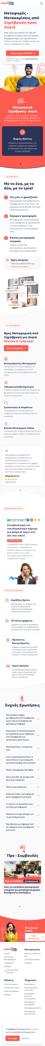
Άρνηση (25, 1038)
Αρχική (7, 953)
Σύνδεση (28, 963)
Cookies (35, 1029)
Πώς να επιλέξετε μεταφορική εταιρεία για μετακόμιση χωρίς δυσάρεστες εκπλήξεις (22, 890)
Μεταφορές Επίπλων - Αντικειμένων (30, 996)
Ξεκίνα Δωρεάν (14, 348)
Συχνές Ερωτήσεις (20, 266)
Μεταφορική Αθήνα (32, 1008)
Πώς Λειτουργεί (10, 984)
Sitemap (7, 966)
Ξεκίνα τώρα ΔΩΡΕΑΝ (21, 53)
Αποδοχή (12, 1038)
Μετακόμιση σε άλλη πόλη (30, 988)
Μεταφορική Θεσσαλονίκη (30, 1012)
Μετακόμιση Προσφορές (29, 1003)
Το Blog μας (9, 963)
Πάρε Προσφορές (33, 937)
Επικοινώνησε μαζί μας (12, 971)
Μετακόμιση (29, 984)
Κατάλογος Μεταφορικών (10, 958)
